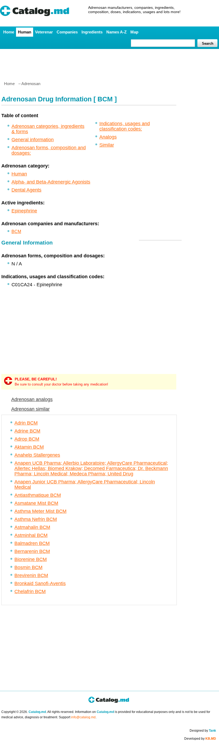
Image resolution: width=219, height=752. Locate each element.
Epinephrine (24, 210)
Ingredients (92, 32)
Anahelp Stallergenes (37, 455)
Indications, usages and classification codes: (124, 126)
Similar (106, 145)
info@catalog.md (83, 717)
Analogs (108, 137)
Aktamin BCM (29, 447)
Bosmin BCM (28, 567)
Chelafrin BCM (30, 591)
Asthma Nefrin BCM (35, 519)
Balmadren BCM (32, 543)
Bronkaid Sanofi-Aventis (40, 583)
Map (134, 32)
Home (8, 32)
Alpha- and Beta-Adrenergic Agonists (50, 182)
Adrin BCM (26, 423)
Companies (67, 32)
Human (24, 32)
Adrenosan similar (30, 409)
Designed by (203, 730)
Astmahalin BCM (32, 527)
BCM (16, 231)
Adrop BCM (26, 439)
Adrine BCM (27, 431)
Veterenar (44, 32)
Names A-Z (116, 32)
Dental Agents (26, 190)
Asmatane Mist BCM (36, 503)
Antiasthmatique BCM (37, 495)
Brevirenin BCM (31, 575)
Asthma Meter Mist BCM (40, 511)
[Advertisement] (109, 63)
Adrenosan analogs (32, 399)
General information (32, 139)
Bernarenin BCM (32, 551)
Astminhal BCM (31, 535)
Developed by (200, 738)
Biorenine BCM (30, 559)
